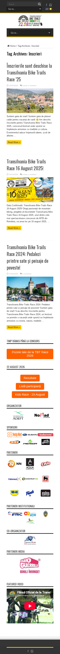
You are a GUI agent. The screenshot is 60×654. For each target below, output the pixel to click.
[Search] (39, 4)
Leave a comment (29, 85)
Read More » (14, 142)
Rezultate (30, 378)
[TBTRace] (30, 24)
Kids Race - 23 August (30, 394)
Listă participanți (30, 386)
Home (13, 46)
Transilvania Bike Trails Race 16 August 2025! (26, 165)
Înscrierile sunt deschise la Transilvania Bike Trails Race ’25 (29, 72)
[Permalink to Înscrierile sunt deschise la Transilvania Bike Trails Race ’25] (30, 112)
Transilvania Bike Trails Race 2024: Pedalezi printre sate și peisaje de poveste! (27, 257)
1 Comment (26, 274)
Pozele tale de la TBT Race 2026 (30, 354)
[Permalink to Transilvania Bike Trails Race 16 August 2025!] (30, 201)
